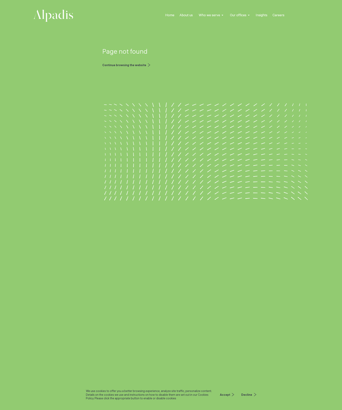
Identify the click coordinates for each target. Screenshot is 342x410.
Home (169, 15)
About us (186, 15)
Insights (261, 15)
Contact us (298, 15)
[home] (53, 16)
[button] (211, 15)
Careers (278, 15)
